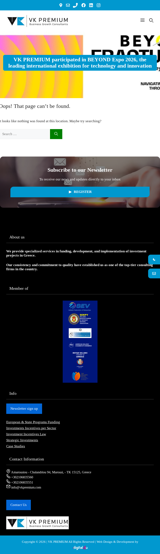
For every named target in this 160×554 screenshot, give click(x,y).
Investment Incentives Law (26, 434)
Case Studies (15, 446)
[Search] (56, 134)
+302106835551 (21, 482)
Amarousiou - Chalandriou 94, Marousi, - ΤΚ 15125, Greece (50, 472)
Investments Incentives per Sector (31, 428)
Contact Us (18, 505)
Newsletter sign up (24, 409)
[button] (142, 21)
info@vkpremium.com (25, 487)
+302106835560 (21, 477)
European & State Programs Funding (33, 422)
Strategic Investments (22, 440)
